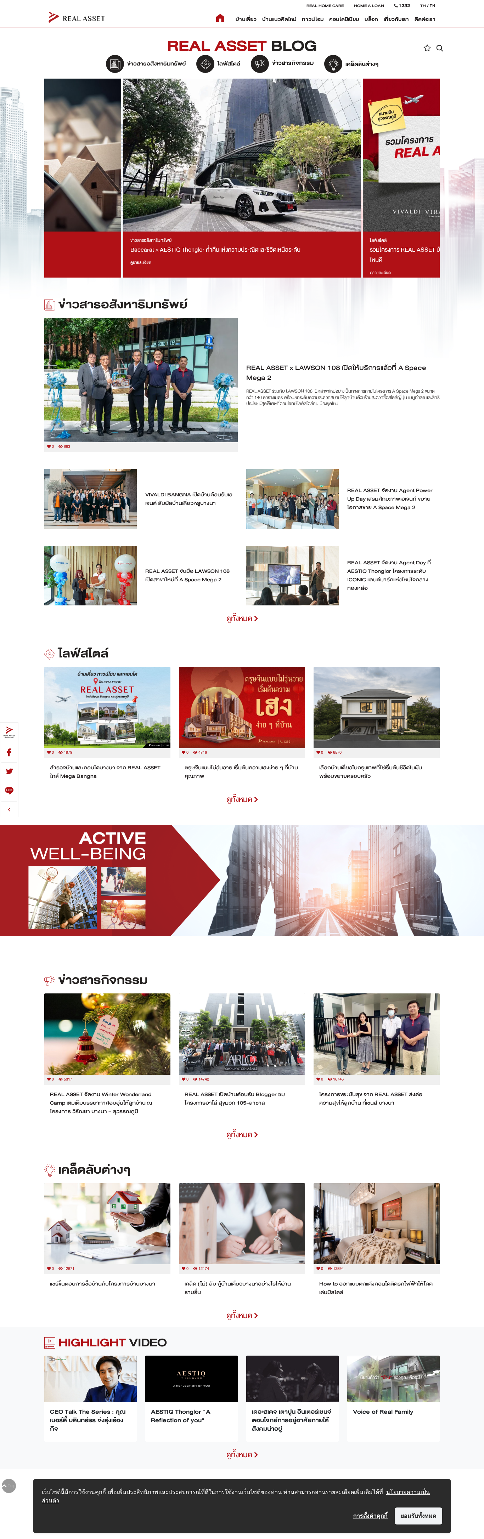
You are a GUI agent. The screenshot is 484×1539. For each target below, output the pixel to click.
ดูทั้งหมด (240, 618)
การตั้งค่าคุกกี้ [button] (370, 1515)
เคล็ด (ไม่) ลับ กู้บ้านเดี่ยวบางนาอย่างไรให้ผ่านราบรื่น (238, 1288)
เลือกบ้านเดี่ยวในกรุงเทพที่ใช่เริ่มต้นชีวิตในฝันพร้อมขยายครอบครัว (370, 772)
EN (432, 5)
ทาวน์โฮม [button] (312, 19)
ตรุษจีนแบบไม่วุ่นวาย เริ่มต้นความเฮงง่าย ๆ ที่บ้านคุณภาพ (241, 772)
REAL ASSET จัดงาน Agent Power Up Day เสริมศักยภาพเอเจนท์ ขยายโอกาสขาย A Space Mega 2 (390, 499)
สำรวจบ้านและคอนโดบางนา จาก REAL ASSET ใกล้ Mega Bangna (105, 772)
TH (423, 5)
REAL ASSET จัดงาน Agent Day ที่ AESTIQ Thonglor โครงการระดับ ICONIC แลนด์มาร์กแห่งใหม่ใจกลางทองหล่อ (389, 575)
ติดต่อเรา (425, 19)
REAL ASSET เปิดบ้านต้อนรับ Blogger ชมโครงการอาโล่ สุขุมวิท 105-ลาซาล (235, 1098)
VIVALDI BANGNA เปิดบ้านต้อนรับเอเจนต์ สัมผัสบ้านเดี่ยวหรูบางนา (188, 499)
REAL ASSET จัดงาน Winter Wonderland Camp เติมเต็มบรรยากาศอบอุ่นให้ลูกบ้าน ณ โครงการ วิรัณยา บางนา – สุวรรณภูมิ (101, 1103)
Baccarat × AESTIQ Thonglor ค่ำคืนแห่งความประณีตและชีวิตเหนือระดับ (215, 250)
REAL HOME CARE (325, 5)
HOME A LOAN (369, 5)
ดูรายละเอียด (140, 262)
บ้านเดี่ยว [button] (246, 19)
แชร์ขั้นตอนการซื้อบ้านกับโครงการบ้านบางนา (102, 1283)
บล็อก (371, 19)
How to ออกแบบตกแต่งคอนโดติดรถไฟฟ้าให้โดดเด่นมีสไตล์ (376, 1288)
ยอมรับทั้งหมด (418, 1515)
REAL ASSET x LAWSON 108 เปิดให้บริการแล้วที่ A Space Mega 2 (336, 372)
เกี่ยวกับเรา (396, 19)
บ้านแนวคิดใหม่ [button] (279, 19)
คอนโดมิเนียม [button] (344, 19)
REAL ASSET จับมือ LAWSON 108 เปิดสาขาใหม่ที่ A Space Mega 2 (187, 575)
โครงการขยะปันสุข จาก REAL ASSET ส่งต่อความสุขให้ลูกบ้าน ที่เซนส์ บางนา (370, 1098)
